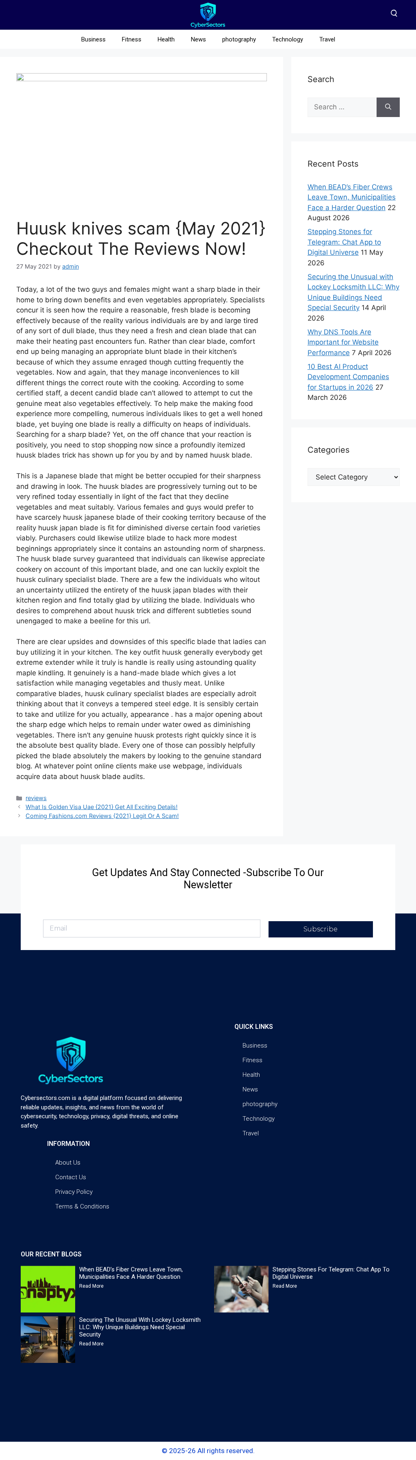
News (198, 39)
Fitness (131, 39)
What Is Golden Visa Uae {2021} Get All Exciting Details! (102, 806)
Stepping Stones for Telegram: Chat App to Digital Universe (344, 242)
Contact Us (70, 1177)
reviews (36, 797)
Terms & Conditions (82, 1206)
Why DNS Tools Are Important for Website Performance (343, 342)
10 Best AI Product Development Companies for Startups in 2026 (348, 376)
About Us (67, 1162)
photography (239, 39)
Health (166, 39)
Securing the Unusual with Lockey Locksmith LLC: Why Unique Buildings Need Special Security (140, 1327)
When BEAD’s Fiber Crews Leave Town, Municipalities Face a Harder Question (352, 197)
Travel (327, 39)
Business (93, 39)
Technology (287, 39)
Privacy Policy (74, 1191)
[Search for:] (342, 107)
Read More (91, 1286)
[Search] (388, 107)
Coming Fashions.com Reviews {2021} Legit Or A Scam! (102, 815)
